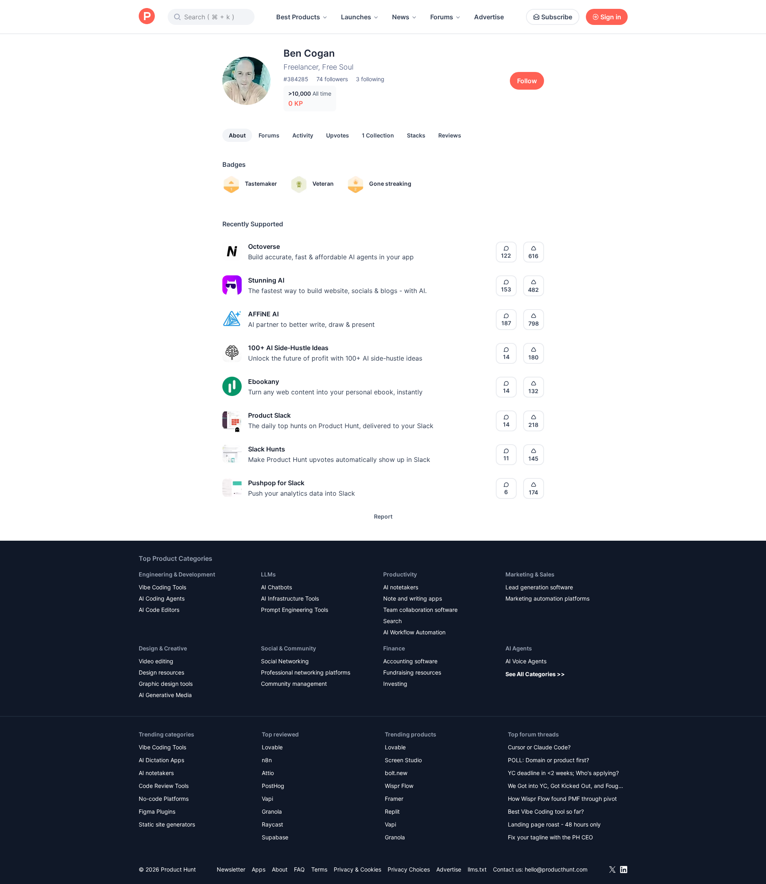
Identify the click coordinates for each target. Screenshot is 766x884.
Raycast (272, 824)
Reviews (449, 135)
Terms (319, 869)
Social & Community (288, 648)
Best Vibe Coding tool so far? (546, 811)
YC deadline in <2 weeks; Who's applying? (563, 772)
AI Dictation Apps (161, 760)
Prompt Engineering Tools (294, 609)
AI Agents (518, 648)
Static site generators (167, 824)
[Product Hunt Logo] (147, 16)
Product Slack (269, 415)
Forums (441, 17)
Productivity (400, 574)
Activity (302, 135)
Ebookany (263, 381)
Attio (268, 772)
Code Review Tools (164, 785)
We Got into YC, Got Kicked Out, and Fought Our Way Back (566, 786)
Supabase (275, 837)
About (237, 135)
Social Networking (285, 661)
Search (392, 620)
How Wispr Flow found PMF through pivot (562, 798)
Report (383, 516)
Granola (272, 811)
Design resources (161, 672)
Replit (392, 811)
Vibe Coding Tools (162, 587)
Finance (394, 648)
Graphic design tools (166, 683)
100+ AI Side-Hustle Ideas (288, 348)
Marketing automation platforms (547, 598)
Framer (394, 798)
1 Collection (378, 135)
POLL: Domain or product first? (548, 760)
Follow (527, 81)
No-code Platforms (164, 798)
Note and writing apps (412, 598)
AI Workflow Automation (414, 632)
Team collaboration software (420, 609)
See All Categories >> (535, 674)
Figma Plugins (157, 811)
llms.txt (477, 869)
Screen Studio (403, 760)
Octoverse (264, 246)
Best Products (298, 17)
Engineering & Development (177, 574)
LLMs (268, 574)
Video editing (156, 661)
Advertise (489, 17)
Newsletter (231, 869)
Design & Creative (163, 648)
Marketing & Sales (529, 574)
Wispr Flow (399, 785)
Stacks (416, 135)
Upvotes (337, 135)
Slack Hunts (266, 449)
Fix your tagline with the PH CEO (550, 837)
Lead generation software (539, 587)
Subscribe (556, 17)
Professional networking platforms (305, 672)
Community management (294, 683)
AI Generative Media (165, 694)
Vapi (267, 798)
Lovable (272, 747)
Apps (258, 869)
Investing (395, 683)
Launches (356, 17)
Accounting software (410, 661)
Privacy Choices (409, 869)
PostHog (273, 785)
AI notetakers (400, 587)
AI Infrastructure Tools (290, 598)
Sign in (610, 17)
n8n (267, 760)
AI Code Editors (159, 609)
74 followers (332, 79)
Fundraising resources (412, 672)
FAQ (299, 869)
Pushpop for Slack (276, 483)
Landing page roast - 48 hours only (554, 824)
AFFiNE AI (263, 314)
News (400, 17)
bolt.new (396, 772)
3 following (370, 79)
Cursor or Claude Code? (539, 747)
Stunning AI (266, 280)
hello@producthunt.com (556, 869)
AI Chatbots (276, 587)
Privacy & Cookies (357, 869)
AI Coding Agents (162, 598)
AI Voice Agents (525, 661)
